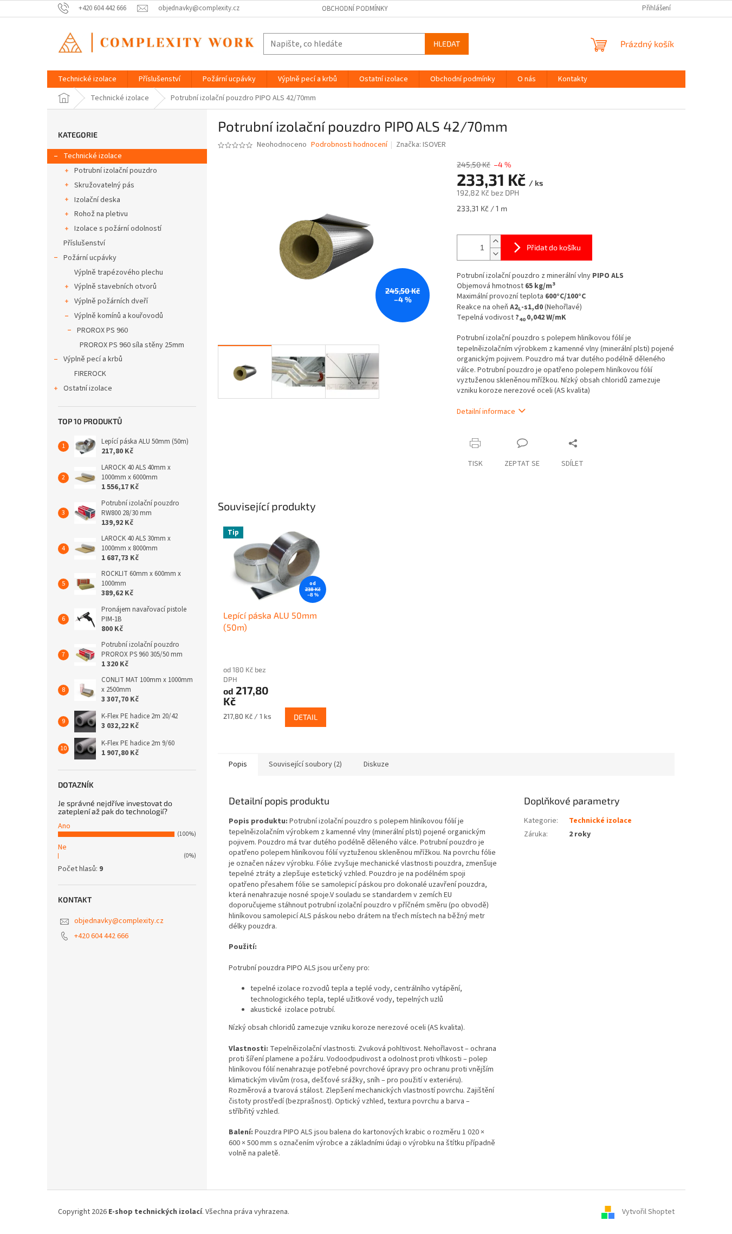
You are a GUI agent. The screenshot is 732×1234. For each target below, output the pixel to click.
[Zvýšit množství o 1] (495, 241)
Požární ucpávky (89, 257)
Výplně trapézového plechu (118, 272)
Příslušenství (84, 243)
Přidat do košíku (554, 247)
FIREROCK (90, 373)
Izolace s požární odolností (117, 228)
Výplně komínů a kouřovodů (118, 315)
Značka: (421, 144)
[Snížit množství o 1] (495, 254)
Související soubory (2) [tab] (305, 764)
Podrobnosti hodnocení (349, 145)
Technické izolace (92, 156)
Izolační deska (97, 199)
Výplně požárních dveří (111, 301)
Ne (62, 847)
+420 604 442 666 (101, 936)
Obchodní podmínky (355, 9)
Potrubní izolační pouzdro (115, 170)
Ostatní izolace (87, 388)
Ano (64, 826)
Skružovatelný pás (104, 185)
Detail (306, 717)
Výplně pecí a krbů (92, 359)
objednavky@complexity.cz (119, 920)
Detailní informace (486, 411)
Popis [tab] (238, 764)
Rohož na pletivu (101, 214)
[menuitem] (87, 79)
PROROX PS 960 (102, 330)
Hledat (446, 43)
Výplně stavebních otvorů (115, 286)
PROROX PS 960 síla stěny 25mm (132, 345)
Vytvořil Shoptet (648, 1211)
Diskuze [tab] (376, 764)
